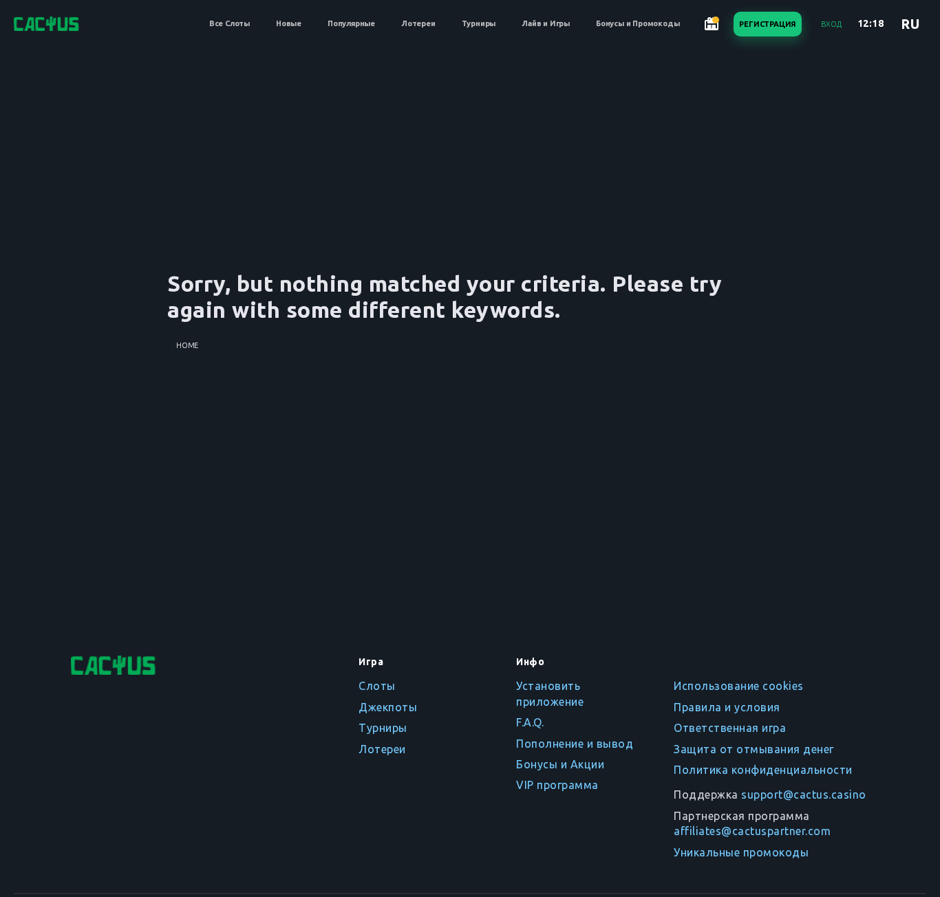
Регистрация (767, 24)
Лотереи (418, 23)
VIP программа (557, 785)
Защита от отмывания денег (754, 749)
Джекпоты (388, 707)
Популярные (351, 23)
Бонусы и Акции (560, 764)
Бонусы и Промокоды (637, 23)
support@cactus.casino (803, 794)
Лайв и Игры (546, 23)
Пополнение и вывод (574, 743)
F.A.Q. (530, 722)
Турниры (479, 23)
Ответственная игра (730, 728)
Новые (288, 23)
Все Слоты (229, 23)
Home (187, 345)
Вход (831, 24)
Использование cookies (739, 686)
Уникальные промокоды (741, 852)
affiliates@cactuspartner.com (752, 831)
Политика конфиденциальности (763, 770)
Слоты (377, 686)
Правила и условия (727, 707)
